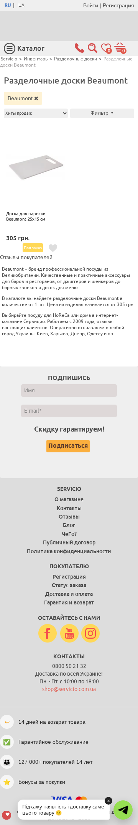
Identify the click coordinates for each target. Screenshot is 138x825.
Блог (69, 525)
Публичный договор (69, 542)
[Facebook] (47, 633)
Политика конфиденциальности (69, 551)
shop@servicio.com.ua (69, 689)
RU (8, 5)
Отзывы (69, 516)
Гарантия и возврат (69, 602)
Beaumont (21, 98)
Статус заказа (69, 585)
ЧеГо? (69, 533)
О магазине (69, 499)
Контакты (69, 508)
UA (21, 5)
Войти (90, 5)
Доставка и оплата (69, 594)
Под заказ (33, 247)
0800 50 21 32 (69, 666)
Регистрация (118, 5)
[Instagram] (90, 633)
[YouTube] (69, 633)
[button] (123, 810)
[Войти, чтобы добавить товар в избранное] (53, 248)
